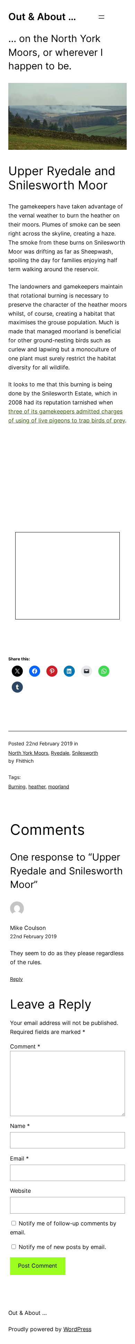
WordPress (77, 1329)
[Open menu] (101, 17)
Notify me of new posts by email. (62, 1246)
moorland (58, 786)
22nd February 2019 (33, 936)
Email (19, 1158)
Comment (25, 1046)
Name (20, 1125)
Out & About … (42, 17)
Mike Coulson (28, 927)
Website (20, 1190)
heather (36, 786)
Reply (16, 979)
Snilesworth (85, 753)
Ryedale (60, 753)
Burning (17, 786)
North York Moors (28, 753)
